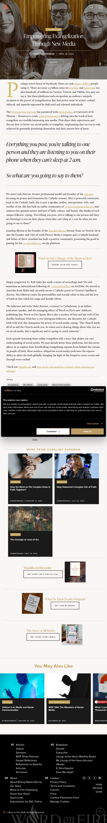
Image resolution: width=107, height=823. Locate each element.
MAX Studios (65, 111)
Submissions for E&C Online (26, 801)
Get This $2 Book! (65, 605)
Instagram (89, 87)
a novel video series (49, 116)
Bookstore (62, 745)
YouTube (74, 87)
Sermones (21, 772)
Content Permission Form (64, 797)
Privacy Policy (58, 782)
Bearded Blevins (57, 230)
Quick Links (16, 797)
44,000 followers (32, 243)
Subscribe (62, 752)
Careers (54, 790)
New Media (27, 385)
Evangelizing (13, 385)
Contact (54, 778)
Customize (52, 431)
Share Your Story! (20, 794)
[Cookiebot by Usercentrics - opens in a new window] (92, 390)
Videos (20, 748)
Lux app (88, 194)
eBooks (60, 764)
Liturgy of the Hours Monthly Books (76, 756)
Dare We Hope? (65, 772)
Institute (99, 784)
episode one (24, 366)
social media (42, 385)
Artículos (21, 768)
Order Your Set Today (65, 265)
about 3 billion (82, 83)
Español (99, 791)
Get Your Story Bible (43, 637)
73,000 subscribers (60, 286)
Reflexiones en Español (29, 764)
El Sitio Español (64, 768)
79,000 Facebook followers (79, 206)
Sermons (21, 752)
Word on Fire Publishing (23, 790)
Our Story (15, 786)
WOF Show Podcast (27, 756)
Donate (60, 748)
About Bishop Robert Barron (26, 782)
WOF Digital (97, 788)
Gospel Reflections (26, 760)
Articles (20, 745)
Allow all (87, 431)
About (13, 778)
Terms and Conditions (62, 786)
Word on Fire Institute (23, 111)
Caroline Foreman (43, 54)
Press (53, 794)
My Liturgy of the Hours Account (74, 760)
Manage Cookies (59, 801)
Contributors (53, 29)
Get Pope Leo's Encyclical (43, 574)
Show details (93, 424)
